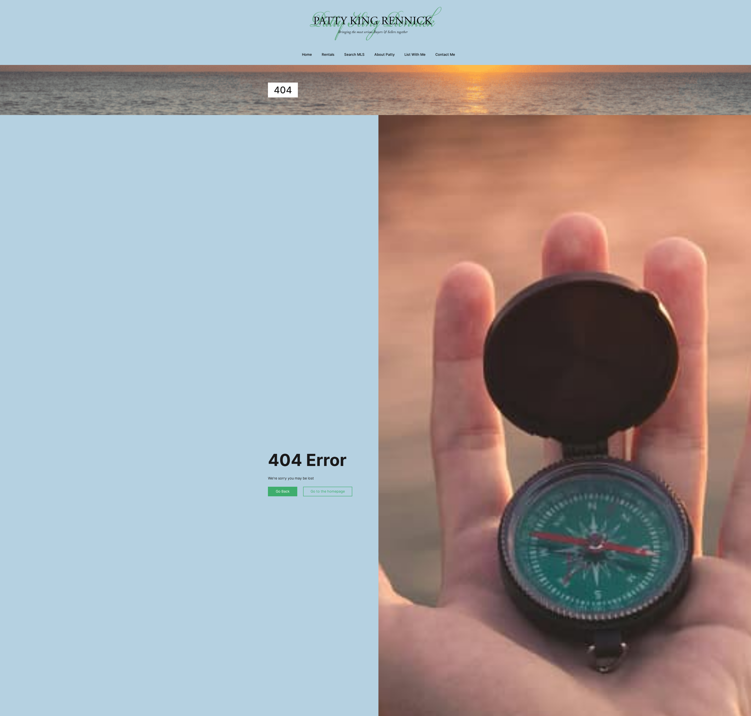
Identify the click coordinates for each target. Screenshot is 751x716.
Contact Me (445, 54)
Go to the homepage (328, 491)
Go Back (283, 491)
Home (307, 54)
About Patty (384, 54)
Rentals (328, 54)
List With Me (415, 54)
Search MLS (354, 54)
